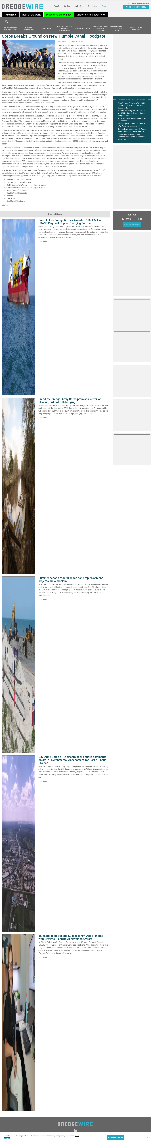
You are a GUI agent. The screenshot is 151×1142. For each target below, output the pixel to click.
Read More (42, 241)
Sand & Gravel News (82, 29)
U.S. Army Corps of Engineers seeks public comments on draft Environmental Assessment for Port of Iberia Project (72, 760)
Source (5, 205)
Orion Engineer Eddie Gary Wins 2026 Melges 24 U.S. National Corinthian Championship (131, 105)
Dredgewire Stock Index (58, 14)
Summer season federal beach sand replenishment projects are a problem (70, 579)
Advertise (79, 6)
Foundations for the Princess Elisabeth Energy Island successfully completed (131, 136)
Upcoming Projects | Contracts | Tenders (118, 29)
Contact (67, 6)
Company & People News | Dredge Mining (10, 29)
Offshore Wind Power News (90, 14)
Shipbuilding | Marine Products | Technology (100, 29)
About (56, 6)
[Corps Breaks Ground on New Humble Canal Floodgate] (28, 60)
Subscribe (92, 6)
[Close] (147, 1137)
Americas (11, 14)
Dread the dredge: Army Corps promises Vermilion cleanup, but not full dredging (69, 400)
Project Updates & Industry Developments (64, 29)
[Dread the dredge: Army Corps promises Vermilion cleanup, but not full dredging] (18, 486)
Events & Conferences (29, 29)
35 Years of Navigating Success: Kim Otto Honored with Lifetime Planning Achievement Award (70, 937)
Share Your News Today (136, 7)
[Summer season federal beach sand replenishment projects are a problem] (18, 664)
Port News (46, 29)
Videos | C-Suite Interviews (136, 29)
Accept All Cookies (115, 1137)
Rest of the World (31, 14)
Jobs (104, 6)
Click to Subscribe (132, 224)
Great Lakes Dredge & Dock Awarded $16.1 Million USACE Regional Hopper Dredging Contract (70, 222)
